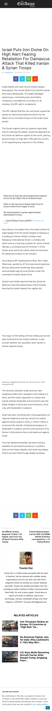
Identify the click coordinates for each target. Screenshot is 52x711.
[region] (26, 28)
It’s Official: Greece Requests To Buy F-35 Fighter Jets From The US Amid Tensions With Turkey (12, 536)
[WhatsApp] (28, 79)
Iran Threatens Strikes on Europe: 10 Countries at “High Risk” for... (34, 624)
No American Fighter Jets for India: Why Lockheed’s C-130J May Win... (34, 640)
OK (48, 707)
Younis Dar (9, 73)
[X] (22, 79)
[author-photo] (26, 564)
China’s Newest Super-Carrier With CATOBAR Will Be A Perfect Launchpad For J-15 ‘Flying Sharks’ (39, 536)
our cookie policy (40, 704)
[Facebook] (16, 79)
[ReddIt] (35, 79)
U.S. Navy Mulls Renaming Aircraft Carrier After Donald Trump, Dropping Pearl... (34, 656)
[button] (6, 4)
